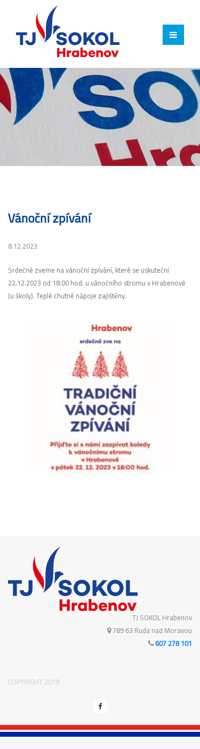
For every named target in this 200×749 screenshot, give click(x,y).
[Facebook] (100, 706)
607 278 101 (173, 643)
